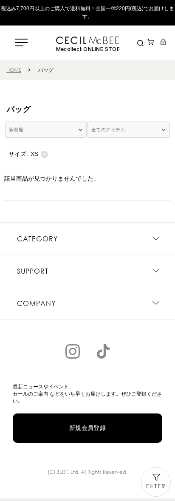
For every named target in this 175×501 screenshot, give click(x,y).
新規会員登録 (87, 428)
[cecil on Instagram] (72, 351)
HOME (13, 70)
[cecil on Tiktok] (103, 351)
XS (38, 154)
